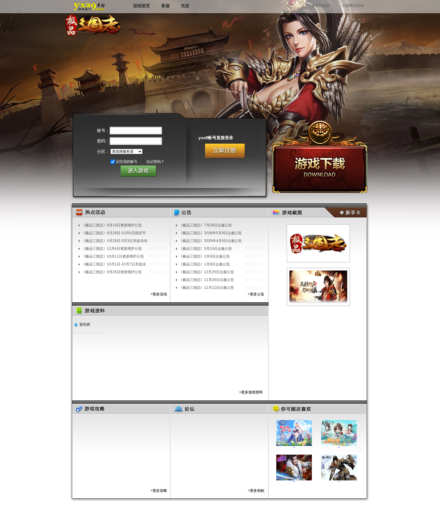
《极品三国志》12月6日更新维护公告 (112, 249)
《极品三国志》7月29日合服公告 (205, 225)
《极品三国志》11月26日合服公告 (206, 280)
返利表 (84, 324)
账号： (103, 130)
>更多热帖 (256, 491)
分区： (103, 151)
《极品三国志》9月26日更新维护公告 (112, 272)
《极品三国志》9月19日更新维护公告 (112, 225)
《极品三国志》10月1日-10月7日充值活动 (114, 264)
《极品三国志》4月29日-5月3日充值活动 (114, 241)
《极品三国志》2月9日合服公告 (204, 256)
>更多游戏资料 (251, 392)
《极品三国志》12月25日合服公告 (206, 272)
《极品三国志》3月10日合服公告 (205, 249)
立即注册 (225, 151)
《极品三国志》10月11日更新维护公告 (113, 256)
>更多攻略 (159, 491)
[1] (318, 243)
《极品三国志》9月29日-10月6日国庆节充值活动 (114, 233)
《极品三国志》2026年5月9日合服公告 (210, 233)
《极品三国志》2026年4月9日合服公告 (210, 241)
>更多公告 (256, 294)
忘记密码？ (155, 162)
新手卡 (344, 212)
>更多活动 (159, 294)
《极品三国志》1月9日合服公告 (204, 264)
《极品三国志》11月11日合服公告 (206, 287)
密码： (103, 141)
